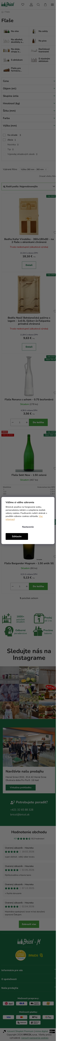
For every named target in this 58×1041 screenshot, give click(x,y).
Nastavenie (28, 526)
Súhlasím (17, 536)
